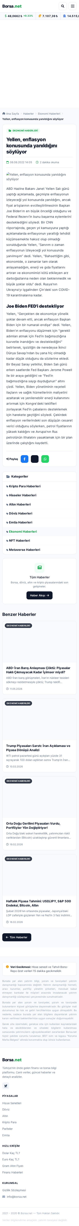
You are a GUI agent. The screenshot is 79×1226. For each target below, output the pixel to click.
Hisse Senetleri (11, 1103)
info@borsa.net (16, 1196)
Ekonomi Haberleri (49, 113)
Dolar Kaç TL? (11, 1153)
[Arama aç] (63, 6)
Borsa (11, 6)
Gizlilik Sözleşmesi (14, 1190)
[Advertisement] (39, 63)
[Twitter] (5, 1085)
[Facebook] (24, 459)
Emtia (6, 1135)
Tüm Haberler (18, 937)
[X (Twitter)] (35, 459)
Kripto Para (9, 1122)
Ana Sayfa (12, 113)
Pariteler (7, 1128)
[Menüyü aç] (73, 6)
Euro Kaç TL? (10, 1159)
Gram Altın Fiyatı (12, 1165)
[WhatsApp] (45, 459)
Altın (5, 1116)
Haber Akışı (37, 595)
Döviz (6, 1109)
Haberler (28, 113)
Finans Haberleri (12, 1172)
